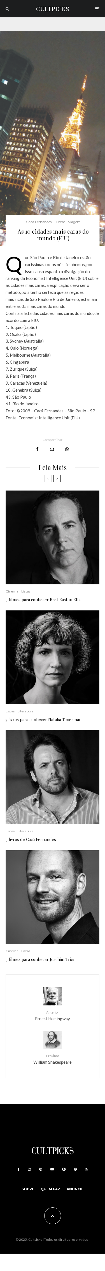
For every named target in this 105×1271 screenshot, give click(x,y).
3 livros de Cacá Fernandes (31, 839)
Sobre (28, 1189)
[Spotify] (75, 1169)
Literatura (25, 711)
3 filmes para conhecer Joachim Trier (40, 959)
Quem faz (50, 1189)
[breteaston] (52, 537)
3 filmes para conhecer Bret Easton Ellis (43, 599)
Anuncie (75, 1189)
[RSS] (86, 1169)
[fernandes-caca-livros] (52, 777)
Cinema (12, 591)
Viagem (74, 222)
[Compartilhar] (37, 449)
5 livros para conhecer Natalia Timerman (43, 719)
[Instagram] (29, 1169)
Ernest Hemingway (52, 1015)
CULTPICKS (52, 9)
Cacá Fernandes (39, 222)
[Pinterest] (40, 1169)
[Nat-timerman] (52, 657)
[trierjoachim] (52, 897)
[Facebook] (18, 1169)
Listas (60, 222)
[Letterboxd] (64, 1169)
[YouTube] (52, 1169)
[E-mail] (52, 449)
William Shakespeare (52, 1059)
